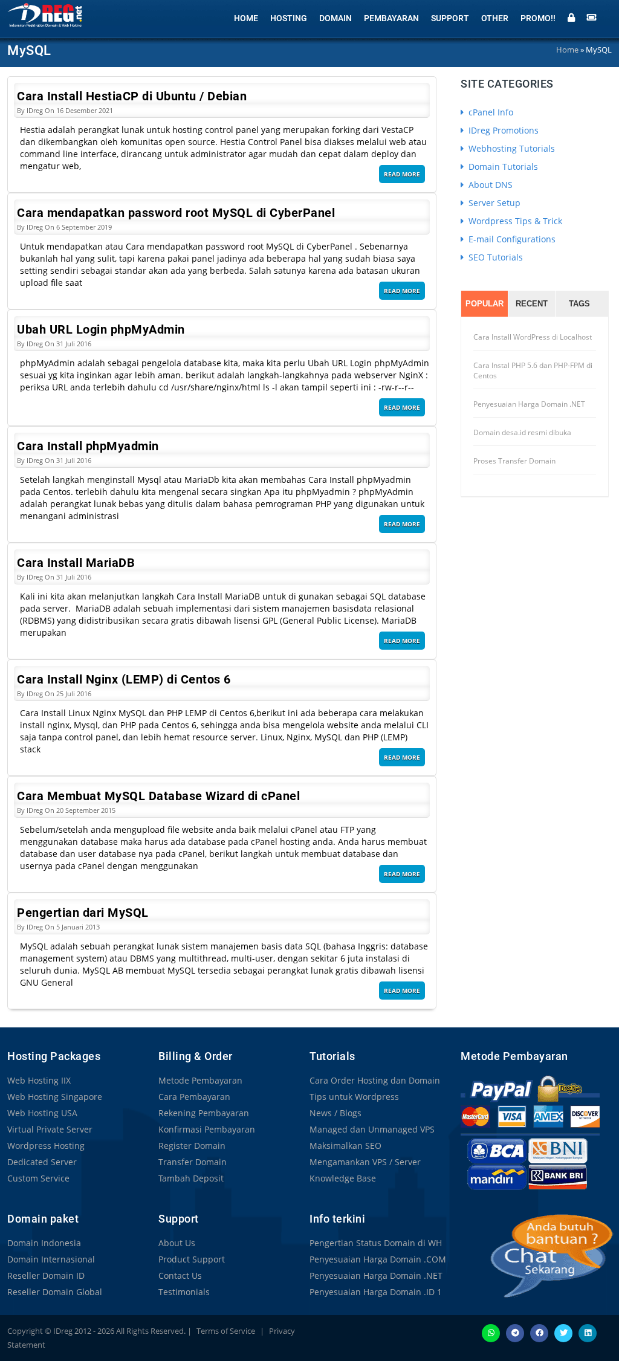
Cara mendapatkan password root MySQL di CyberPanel (176, 212)
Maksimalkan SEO (345, 1145)
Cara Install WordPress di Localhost (532, 337)
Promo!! (538, 18)
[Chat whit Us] (539, 1255)
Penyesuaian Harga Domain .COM (378, 1259)
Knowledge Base (343, 1178)
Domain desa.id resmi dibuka (522, 432)
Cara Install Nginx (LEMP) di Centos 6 (124, 679)
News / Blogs (335, 1113)
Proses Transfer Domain (514, 461)
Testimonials (184, 1292)
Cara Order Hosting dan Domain (375, 1080)
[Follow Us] (563, 1332)
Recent (532, 303)
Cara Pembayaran (194, 1096)
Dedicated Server (42, 1162)
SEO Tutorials (494, 257)
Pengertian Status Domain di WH (376, 1243)
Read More (402, 174)
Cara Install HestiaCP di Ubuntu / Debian (132, 96)
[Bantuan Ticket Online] (592, 16)
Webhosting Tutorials (510, 148)
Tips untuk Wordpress (354, 1096)
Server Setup (493, 203)
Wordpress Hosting (46, 1145)
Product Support (191, 1259)
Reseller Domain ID (46, 1275)
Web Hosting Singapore (54, 1096)
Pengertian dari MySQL (83, 912)
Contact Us (180, 1275)
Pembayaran (391, 18)
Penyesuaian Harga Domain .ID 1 (376, 1292)
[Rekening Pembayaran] (530, 1132)
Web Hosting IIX (39, 1080)
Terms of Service (225, 1330)
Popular (484, 303)
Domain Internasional (51, 1259)
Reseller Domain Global (54, 1292)
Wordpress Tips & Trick (514, 221)
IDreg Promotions (502, 130)
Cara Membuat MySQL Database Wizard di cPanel (158, 796)
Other (494, 18)
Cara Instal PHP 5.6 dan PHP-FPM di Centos (532, 370)
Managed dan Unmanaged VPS (372, 1129)
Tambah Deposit (191, 1178)
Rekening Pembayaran (203, 1113)
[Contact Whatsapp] (491, 1332)
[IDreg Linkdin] (587, 1332)
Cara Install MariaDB (76, 562)
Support (450, 18)
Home (246, 18)
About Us (176, 1243)
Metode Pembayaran (200, 1080)
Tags (579, 303)
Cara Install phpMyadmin (88, 446)
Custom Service (38, 1178)
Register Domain (191, 1145)
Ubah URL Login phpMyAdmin (101, 329)
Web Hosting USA (42, 1113)
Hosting (288, 18)
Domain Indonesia (44, 1243)
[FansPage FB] (539, 1332)
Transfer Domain (192, 1162)
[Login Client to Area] (571, 16)
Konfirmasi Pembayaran (206, 1129)
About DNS (489, 184)
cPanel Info (489, 112)
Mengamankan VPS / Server (365, 1162)
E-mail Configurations (511, 239)
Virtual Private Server (49, 1129)
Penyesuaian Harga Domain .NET (529, 404)
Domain (335, 18)
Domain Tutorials (502, 166)
